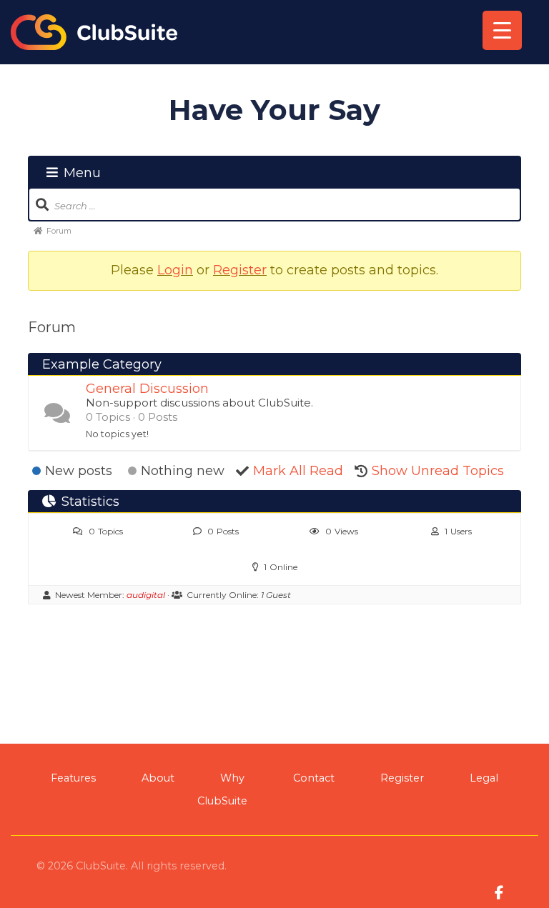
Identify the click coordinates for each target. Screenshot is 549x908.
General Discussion (147, 388)
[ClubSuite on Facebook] (499, 892)
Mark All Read (298, 471)
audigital (146, 594)
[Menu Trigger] (502, 30)
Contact (314, 778)
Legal (484, 778)
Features (73, 778)
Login (175, 270)
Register (240, 270)
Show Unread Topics (438, 471)
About (158, 778)
